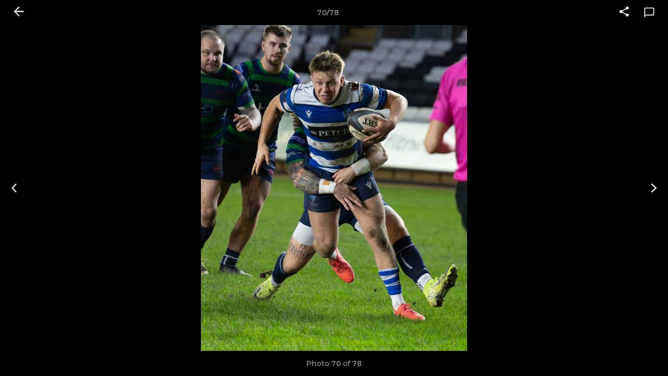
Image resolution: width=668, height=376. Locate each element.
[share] (624, 12)
